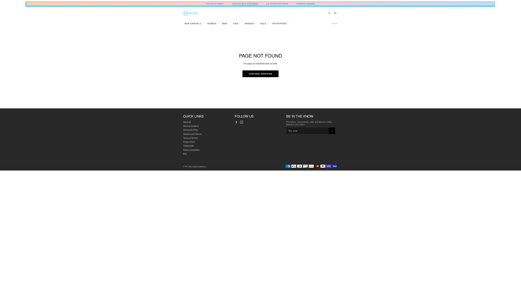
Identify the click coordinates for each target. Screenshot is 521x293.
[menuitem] (193, 23)
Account (335, 23)
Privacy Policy (189, 141)
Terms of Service (190, 137)
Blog (185, 153)
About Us (187, 121)
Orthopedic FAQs (190, 129)
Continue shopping (260, 73)
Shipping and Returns (192, 133)
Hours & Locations (191, 125)
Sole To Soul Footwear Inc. (197, 166)
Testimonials (188, 145)
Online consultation (191, 149)
